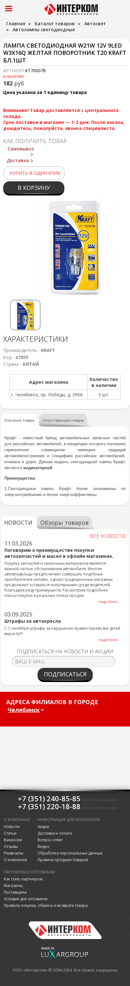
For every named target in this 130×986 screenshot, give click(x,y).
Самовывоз (21, 149)
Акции (43, 826)
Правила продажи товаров (63, 859)
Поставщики (15, 892)
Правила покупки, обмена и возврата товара (46, 905)
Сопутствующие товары (63, 420)
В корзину (34, 187)
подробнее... (109, 601)
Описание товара (19, 420)
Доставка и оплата (55, 833)
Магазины (13, 885)
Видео (44, 846)
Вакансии (13, 840)
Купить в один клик (35, 173)
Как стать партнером (23, 879)
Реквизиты (13, 853)
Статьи (10, 833)
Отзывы (11, 846)
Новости (12, 826)
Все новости (108, 536)
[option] (25, 315)
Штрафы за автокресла (32, 621)
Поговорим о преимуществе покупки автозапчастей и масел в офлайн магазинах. (58, 553)
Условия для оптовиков (25, 898)
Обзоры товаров (64, 522)
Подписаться (65, 674)
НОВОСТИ (18, 522)
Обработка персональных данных (70, 853)
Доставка (18, 160)
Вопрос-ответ (50, 840)
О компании (15, 859)
